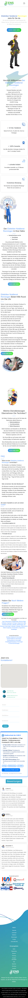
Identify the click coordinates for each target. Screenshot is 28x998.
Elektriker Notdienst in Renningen (14, 637)
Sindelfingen (14, 629)
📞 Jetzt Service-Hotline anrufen (11, 769)
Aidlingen (13, 626)
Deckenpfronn (15, 627)
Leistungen (14, 932)
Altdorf (4, 627)
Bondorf (4, 624)
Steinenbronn (8, 621)
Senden (5, 726)
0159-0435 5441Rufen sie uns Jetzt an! (11, 691)
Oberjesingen (20, 624)
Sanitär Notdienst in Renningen (14, 638)
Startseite (14, 930)
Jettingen (14, 624)
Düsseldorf (14, 959)
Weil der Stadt (22, 621)
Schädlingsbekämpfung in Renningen (14, 641)
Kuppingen (9, 623)
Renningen (9, 624)
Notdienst (14, 934)
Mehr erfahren (22, 996)
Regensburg (14, 951)
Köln (14, 961)
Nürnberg (14, 966)
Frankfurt (14, 968)
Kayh (3, 621)
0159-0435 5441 (14, 30)
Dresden (14, 957)
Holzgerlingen (15, 621)
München (14, 963)
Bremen (14, 953)
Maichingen (8, 626)
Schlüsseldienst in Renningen (14, 640)
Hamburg (14, 955)
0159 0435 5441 (14, 284)
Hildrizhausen (24, 626)
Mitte (25, 623)
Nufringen (4, 623)
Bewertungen (14, 937)
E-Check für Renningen (14, 643)
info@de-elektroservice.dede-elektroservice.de (12, 696)
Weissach (2, 626)
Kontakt (14, 939)
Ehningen (15, 623)
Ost (24, 624)
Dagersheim (20, 623)
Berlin (14, 949)
